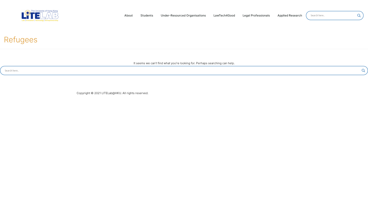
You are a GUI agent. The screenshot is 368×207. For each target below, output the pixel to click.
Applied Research (290, 15)
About (128, 15)
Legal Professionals (256, 15)
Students (146, 15)
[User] (364, 3)
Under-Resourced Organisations (183, 15)
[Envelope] (357, 3)
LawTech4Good (224, 15)
